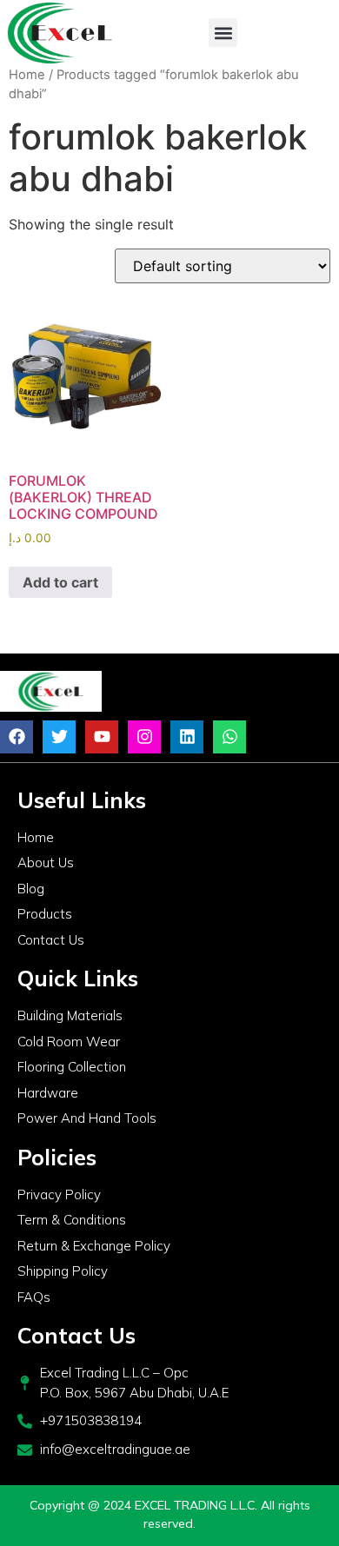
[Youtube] (101, 736)
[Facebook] (16, 736)
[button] (223, 32)
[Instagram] (144, 736)
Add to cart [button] (60, 582)
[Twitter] (59, 736)
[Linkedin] (186, 736)
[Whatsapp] (229, 736)
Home (27, 75)
